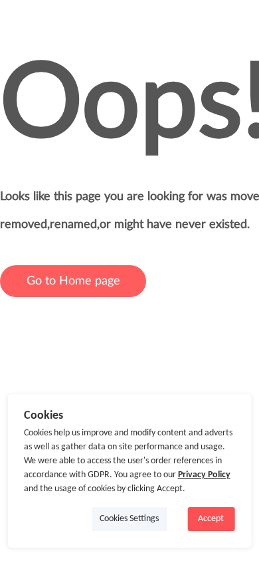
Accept (211, 519)
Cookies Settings (129, 519)
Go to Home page (73, 281)
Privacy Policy (204, 475)
